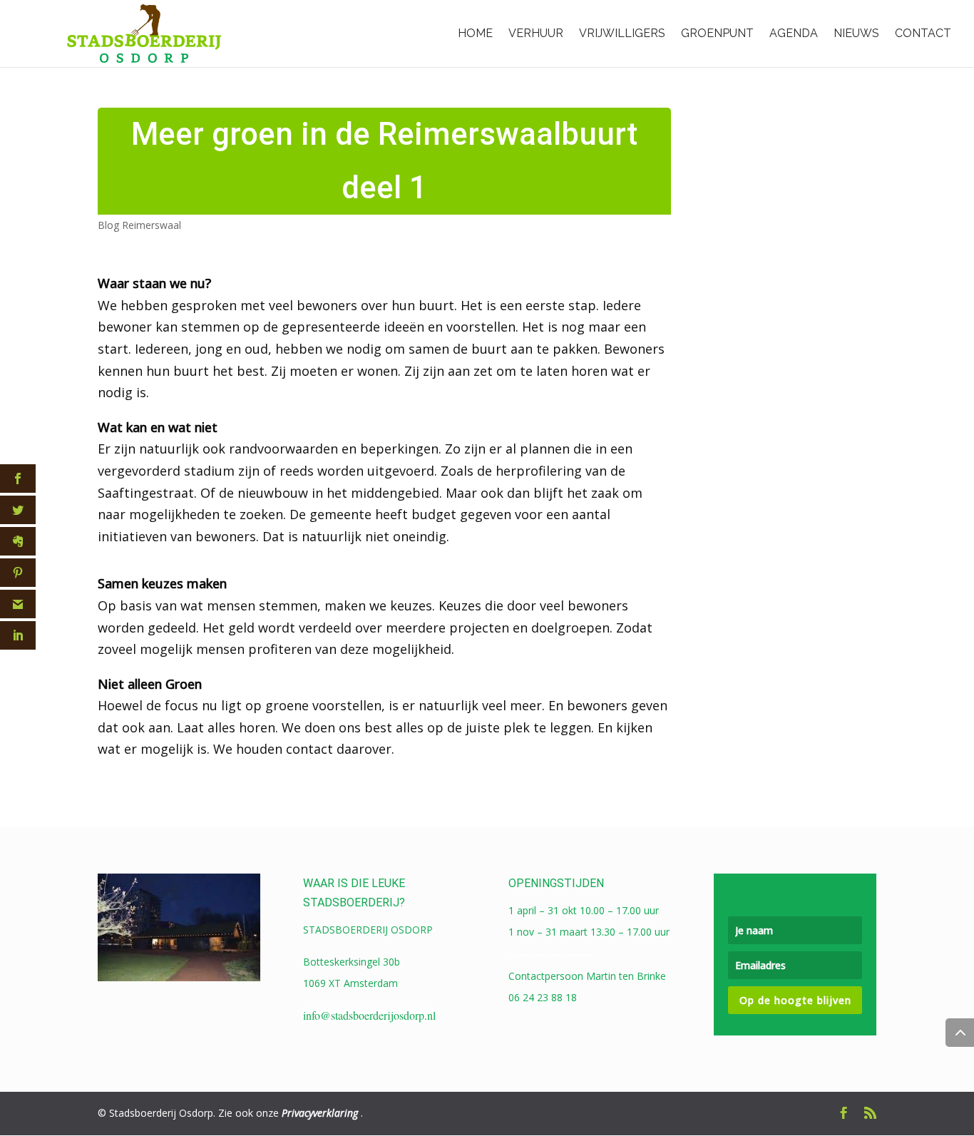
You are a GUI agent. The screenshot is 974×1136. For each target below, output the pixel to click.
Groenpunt (717, 33)
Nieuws (856, 33)
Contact (923, 33)
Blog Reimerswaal (139, 225)
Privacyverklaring (320, 1113)
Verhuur (535, 33)
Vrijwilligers (622, 33)
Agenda (793, 33)
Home (475, 33)
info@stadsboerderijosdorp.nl (369, 1015)
